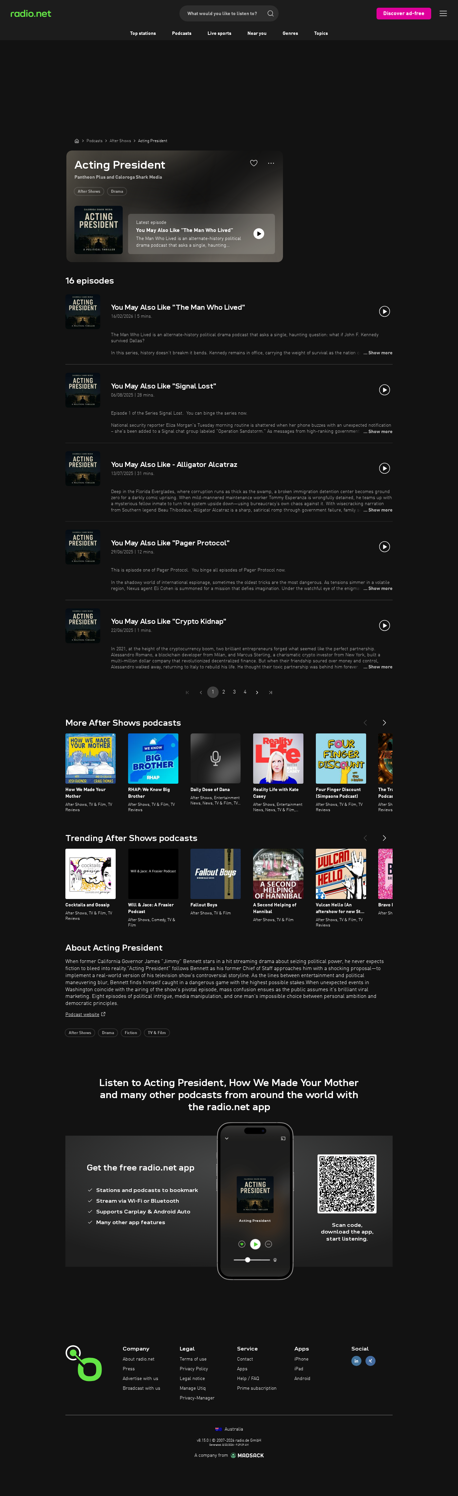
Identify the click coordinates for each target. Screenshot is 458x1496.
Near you (257, 33)
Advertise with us (140, 1378)
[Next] (385, 720)
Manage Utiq (193, 1388)
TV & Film (157, 1033)
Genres (290, 33)
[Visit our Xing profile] (370, 1361)
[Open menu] (443, 13)
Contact (245, 1359)
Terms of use (193, 1359)
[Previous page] (200, 692)
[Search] (271, 13)
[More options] (271, 163)
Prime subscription (257, 1388)
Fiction (131, 1033)
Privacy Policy (194, 1369)
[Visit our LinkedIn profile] (356, 1361)
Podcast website (82, 1014)
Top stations (143, 33)
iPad (298, 1369)
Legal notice (192, 1378)
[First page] (187, 692)
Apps (242, 1369)
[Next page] (257, 692)
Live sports (219, 33)
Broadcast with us (141, 1388)
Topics (321, 33)
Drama (117, 192)
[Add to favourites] (253, 163)
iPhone (301, 1359)
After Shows (89, 192)
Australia (233, 1429)
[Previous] (365, 720)
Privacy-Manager (197, 1398)
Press (129, 1369)
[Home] (76, 140)
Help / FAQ (248, 1378)
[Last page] (270, 692)
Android (302, 1378)
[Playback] (258, 233)
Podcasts (181, 33)
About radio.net (139, 1359)
